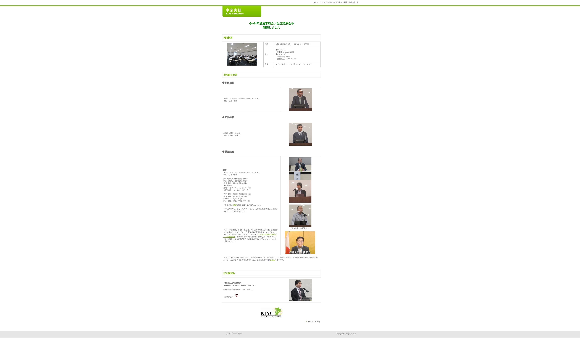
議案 (235, 205)
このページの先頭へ (313, 321)
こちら (272, 260)
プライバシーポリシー (234, 333)
